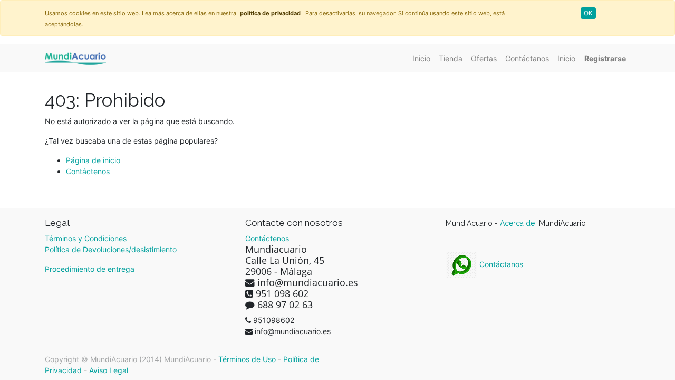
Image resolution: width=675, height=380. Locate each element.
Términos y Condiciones (86, 238)
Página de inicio (93, 160)
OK (588, 13)
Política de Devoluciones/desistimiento (111, 249)
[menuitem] (421, 58)
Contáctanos (500, 264)
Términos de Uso (247, 359)
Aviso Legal (108, 370)
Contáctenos (88, 171)
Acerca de (518, 223)
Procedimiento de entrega (89, 268)
